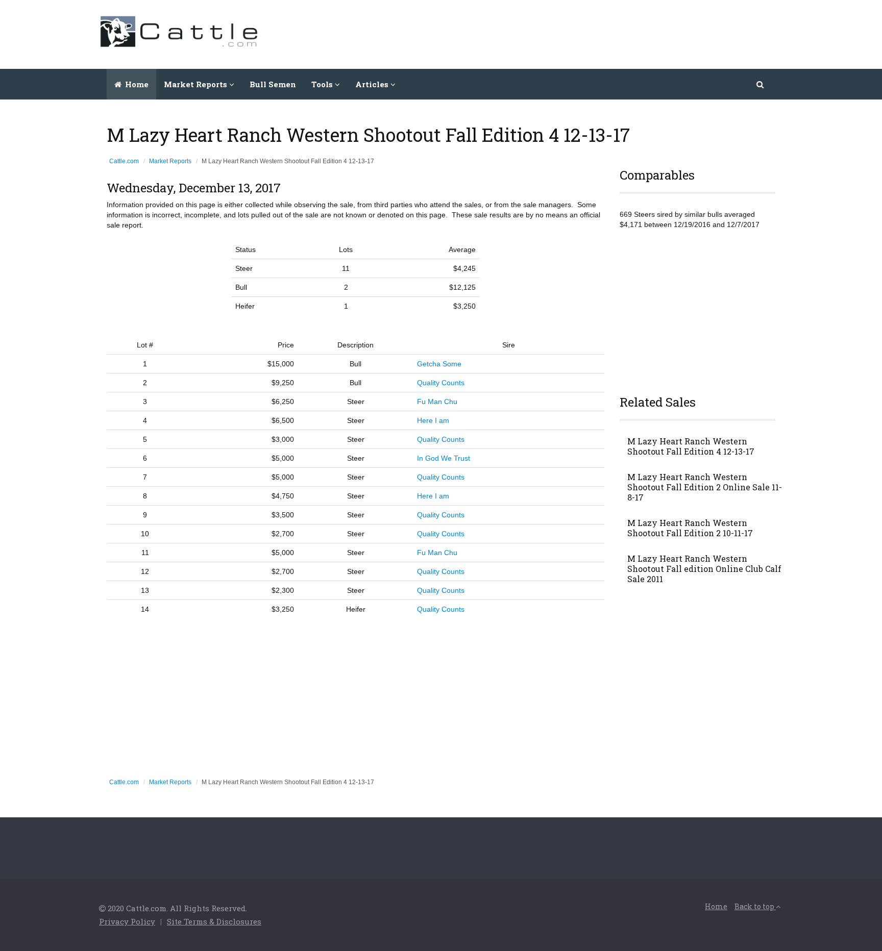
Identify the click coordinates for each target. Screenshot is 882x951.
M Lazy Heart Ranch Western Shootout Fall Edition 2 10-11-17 (690, 528)
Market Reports (170, 161)
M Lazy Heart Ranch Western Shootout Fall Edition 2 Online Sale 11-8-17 (704, 487)
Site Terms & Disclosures (214, 921)
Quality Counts (440, 383)
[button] (761, 84)
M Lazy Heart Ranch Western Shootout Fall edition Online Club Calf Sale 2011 (704, 569)
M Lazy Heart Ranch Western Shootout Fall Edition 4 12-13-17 (690, 446)
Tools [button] (323, 84)
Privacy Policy (127, 921)
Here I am (433, 420)
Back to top (755, 906)
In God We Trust (443, 458)
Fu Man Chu (437, 401)
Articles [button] (372, 84)
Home (136, 84)
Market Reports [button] (196, 84)
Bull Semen (273, 84)
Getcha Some (439, 364)
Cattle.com (124, 161)
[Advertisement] (597, 33)
